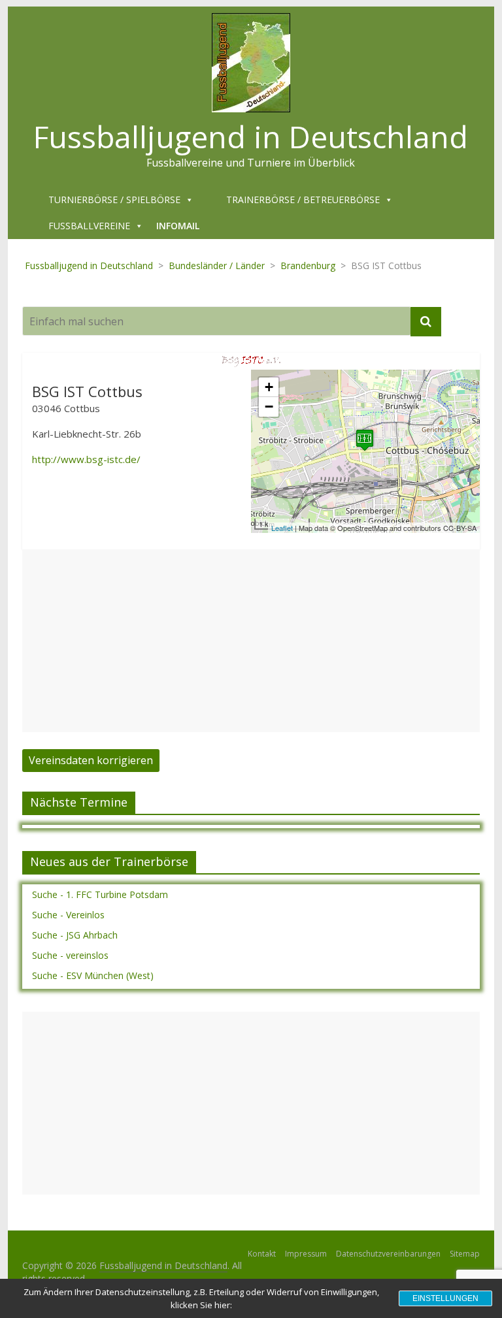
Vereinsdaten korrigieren (91, 760)
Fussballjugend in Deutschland (250, 136)
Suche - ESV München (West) (93, 975)
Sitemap (465, 1253)
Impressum (306, 1253)
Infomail (177, 225)
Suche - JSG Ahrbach (75, 935)
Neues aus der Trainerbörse (109, 861)
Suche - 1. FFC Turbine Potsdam (100, 894)
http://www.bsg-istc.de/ (86, 459)
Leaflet (282, 527)
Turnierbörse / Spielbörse (114, 199)
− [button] (269, 406)
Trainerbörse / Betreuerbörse (303, 199)
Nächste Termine (78, 802)
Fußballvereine (89, 225)
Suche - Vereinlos (68, 914)
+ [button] (269, 387)
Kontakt (262, 1253)
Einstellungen (445, 1298)
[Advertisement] (251, 640)
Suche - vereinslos (70, 955)
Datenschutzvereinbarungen (388, 1253)
